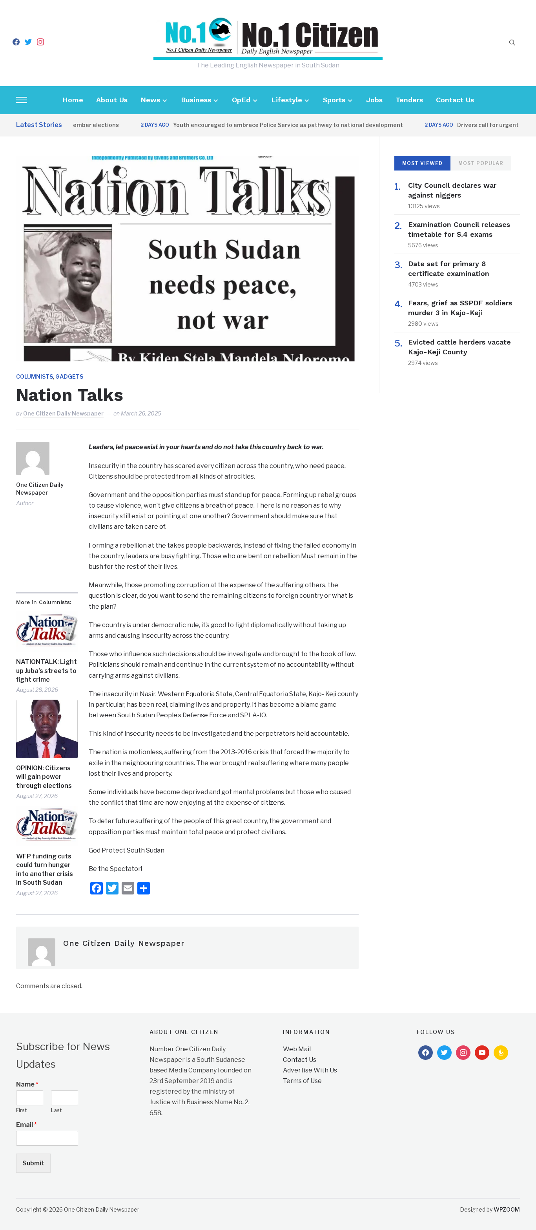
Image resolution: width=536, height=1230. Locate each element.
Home (72, 100)
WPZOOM (507, 1209)
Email (26, 1124)
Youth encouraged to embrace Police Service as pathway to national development (271, 125)
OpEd (241, 100)
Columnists (34, 376)
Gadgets (69, 376)
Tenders (409, 100)
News (150, 100)
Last (56, 1110)
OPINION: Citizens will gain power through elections (44, 776)
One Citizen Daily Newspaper (63, 413)
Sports (334, 100)
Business (196, 100)
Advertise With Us (310, 1070)
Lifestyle (286, 100)
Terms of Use (302, 1081)
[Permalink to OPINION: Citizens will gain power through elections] (47, 729)
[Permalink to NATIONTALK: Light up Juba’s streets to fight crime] (47, 631)
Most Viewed (422, 163)
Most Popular (480, 163)
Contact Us (455, 100)
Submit (33, 1163)
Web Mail (297, 1049)
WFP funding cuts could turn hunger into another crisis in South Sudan (44, 869)
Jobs (374, 100)
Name (27, 1084)
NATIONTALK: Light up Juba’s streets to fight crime (46, 670)
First (21, 1110)
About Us (112, 100)
